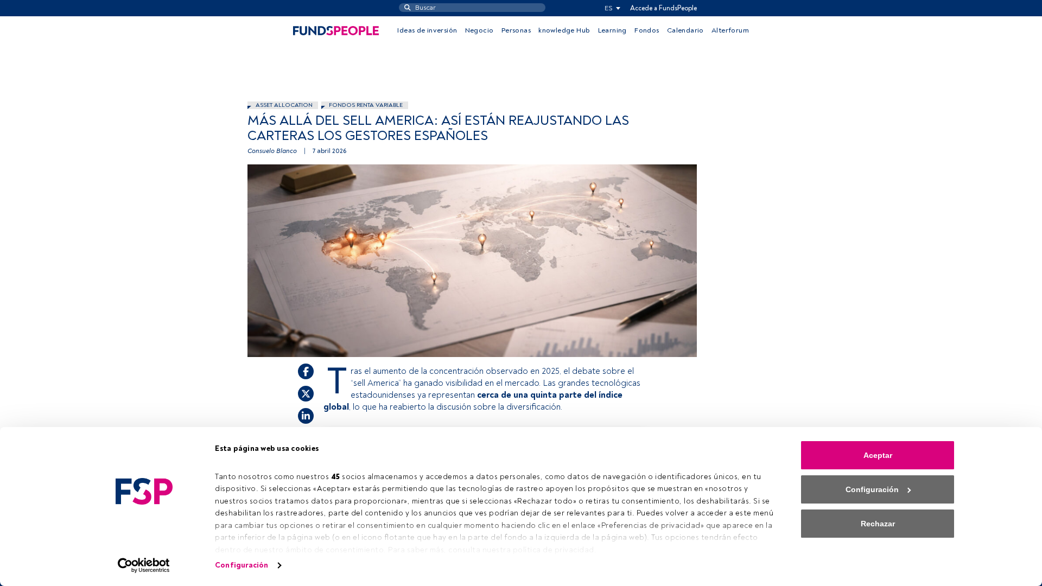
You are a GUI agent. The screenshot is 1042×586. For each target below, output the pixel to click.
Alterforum (730, 30)
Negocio (479, 30)
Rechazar (878, 523)
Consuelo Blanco (272, 151)
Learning (612, 30)
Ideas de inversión (427, 30)
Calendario (685, 30)
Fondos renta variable (366, 105)
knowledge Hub (564, 30)
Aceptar (877, 455)
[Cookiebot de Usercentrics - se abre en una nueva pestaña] (144, 565)
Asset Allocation (284, 105)
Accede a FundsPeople (663, 8)
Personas (516, 30)
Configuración (241, 565)
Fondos (646, 30)
